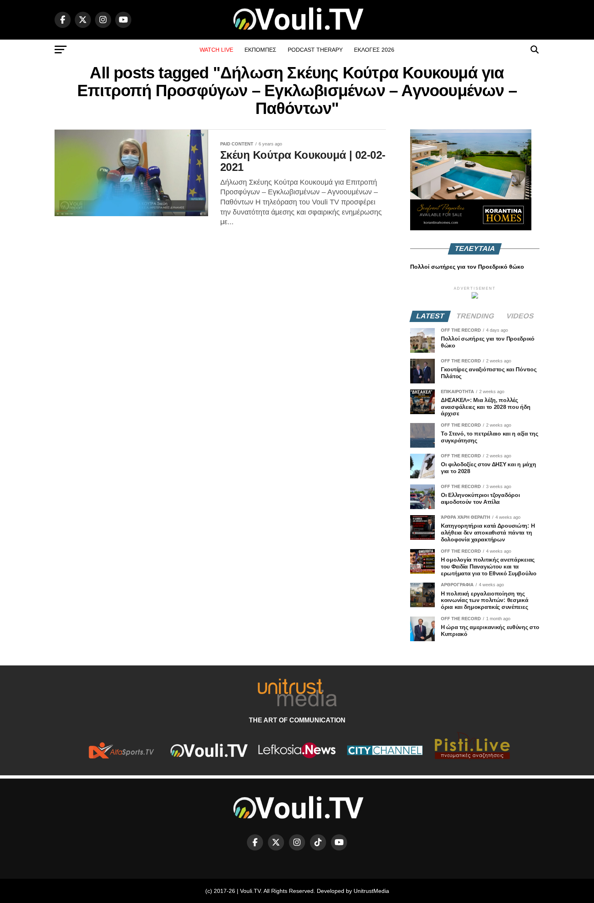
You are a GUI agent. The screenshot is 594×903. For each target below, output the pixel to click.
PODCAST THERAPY (315, 49)
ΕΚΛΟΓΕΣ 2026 (374, 49)
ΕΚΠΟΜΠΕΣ (260, 49)
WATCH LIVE (216, 49)
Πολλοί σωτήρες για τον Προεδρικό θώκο (467, 266)
